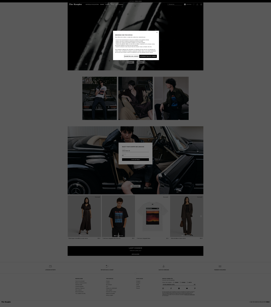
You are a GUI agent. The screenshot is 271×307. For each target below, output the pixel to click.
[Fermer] (157, 32)
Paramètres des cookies (131, 56)
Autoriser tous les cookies (148, 56)
